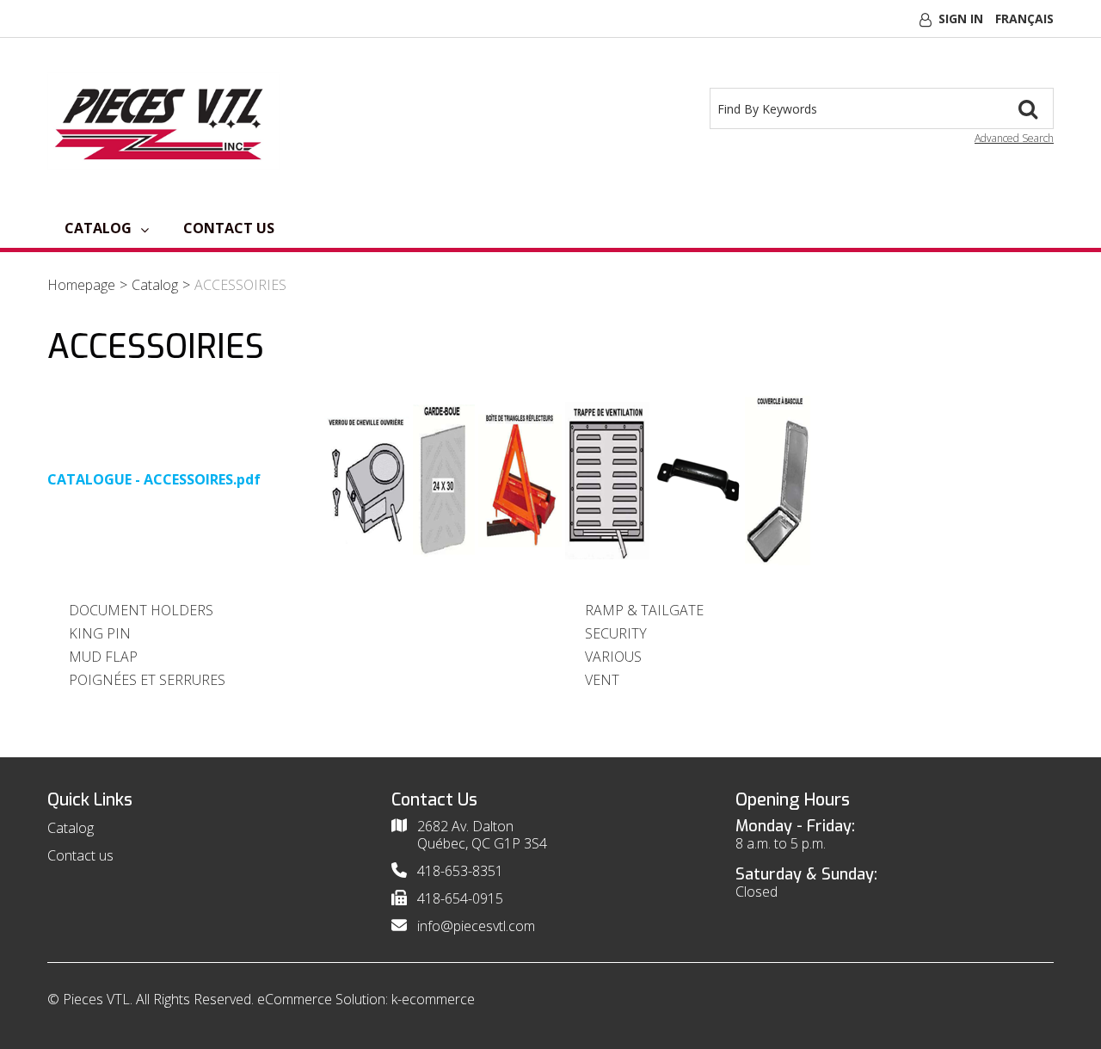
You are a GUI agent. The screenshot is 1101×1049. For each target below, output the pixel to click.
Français (1024, 18)
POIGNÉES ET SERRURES (147, 679)
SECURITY (616, 633)
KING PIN (100, 633)
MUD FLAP (103, 656)
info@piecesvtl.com (476, 925)
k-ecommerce (433, 999)
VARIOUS (613, 656)
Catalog (98, 228)
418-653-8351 (460, 870)
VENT (602, 679)
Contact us (228, 228)
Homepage (81, 284)
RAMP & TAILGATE (644, 610)
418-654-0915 (460, 898)
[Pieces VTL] (163, 121)
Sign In (960, 18)
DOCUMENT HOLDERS (141, 610)
